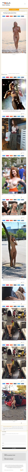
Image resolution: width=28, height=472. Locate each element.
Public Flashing (6, 5)
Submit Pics (14, 9)
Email (3, 445)
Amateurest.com (10, 73)
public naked (19, 428)
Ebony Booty (13, 73)
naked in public (12, 428)
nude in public (16, 428)
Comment (3, 434)
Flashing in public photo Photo (7, 426)
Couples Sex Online (17, 73)
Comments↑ (23, 113)
